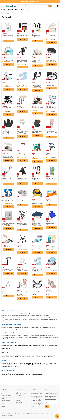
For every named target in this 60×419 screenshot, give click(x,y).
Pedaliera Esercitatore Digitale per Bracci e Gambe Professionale (22, 179)
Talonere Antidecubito (5, 393)
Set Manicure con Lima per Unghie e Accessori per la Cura (37, 248)
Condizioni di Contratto (25, 413)
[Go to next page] (32, 305)
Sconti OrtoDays (19, 398)
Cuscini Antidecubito (5, 392)
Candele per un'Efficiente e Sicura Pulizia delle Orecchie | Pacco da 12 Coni (51, 248)
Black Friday (18, 400)
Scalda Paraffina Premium (7, 246)
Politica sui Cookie (12, 413)
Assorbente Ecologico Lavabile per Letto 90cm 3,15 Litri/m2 (36, 60)
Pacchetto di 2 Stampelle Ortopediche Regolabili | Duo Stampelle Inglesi (36, 85)
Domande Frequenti (33, 413)
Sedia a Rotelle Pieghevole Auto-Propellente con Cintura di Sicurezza (7, 109)
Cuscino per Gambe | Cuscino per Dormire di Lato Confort (51, 293)
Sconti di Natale (19, 402)
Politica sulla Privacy (4, 413)
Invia (47, 406)
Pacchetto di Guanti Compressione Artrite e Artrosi (36, 156)
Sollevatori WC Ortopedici (6, 395)
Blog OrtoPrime (19, 392)
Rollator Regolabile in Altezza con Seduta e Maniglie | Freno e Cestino (22, 248)
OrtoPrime (3, 13)
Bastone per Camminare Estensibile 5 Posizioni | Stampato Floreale (36, 179)
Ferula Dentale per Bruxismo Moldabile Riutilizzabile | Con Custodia (22, 293)
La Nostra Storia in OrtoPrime (21, 397)
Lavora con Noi (19, 395)
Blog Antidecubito (41, 413)
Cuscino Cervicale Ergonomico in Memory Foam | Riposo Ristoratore (7, 156)
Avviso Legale (18, 413)
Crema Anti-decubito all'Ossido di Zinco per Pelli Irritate (51, 133)
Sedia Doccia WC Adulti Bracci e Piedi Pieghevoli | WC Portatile (51, 109)
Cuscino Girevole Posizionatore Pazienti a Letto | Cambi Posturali (7, 132)
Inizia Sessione (55, 10)
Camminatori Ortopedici (5, 400)
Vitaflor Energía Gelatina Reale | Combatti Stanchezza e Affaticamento (37, 202)
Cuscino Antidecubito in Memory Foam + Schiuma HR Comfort (37, 293)
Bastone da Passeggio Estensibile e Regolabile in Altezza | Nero (37, 37)
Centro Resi (47, 413)
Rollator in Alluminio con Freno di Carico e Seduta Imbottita (22, 224)
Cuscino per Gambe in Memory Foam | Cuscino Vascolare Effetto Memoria (51, 37)
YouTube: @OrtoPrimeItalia (21, 393)
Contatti (51, 413)
